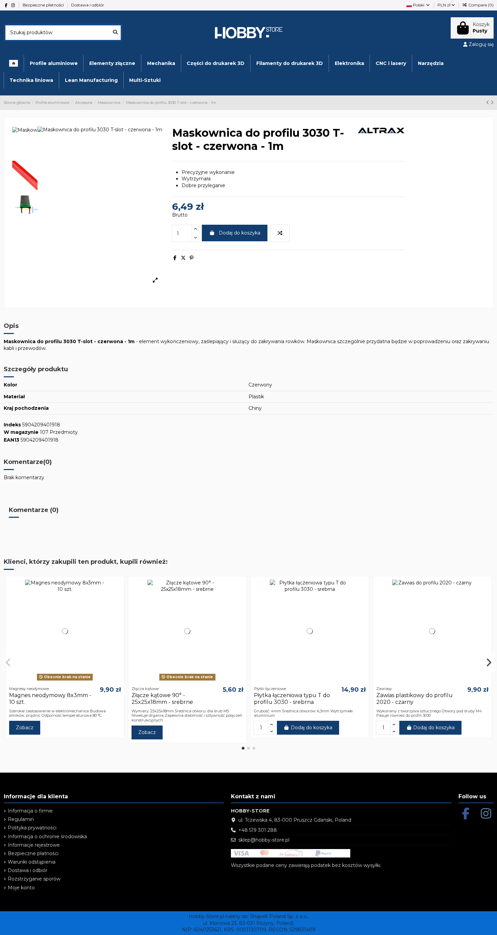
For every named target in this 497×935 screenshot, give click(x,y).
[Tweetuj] (183, 258)
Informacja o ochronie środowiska (47, 836)
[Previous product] (488, 102)
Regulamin (21, 819)
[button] (243, 748)
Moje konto (21, 888)
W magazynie (21, 432)
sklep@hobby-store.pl (263, 840)
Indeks (12, 425)
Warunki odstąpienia (31, 862)
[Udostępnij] (174, 258)
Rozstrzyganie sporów (34, 879)
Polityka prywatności (32, 828)
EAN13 (11, 440)
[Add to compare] (280, 233)
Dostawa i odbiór (87, 4)
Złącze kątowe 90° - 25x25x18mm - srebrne (162, 698)
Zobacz (24, 728)
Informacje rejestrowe (34, 845)
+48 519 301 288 (257, 830)
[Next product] (492, 102)
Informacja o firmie (30, 811)
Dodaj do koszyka (239, 233)
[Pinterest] (191, 258)
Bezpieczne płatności (44, 4)
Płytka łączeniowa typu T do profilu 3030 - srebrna (292, 698)
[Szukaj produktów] (115, 33)
